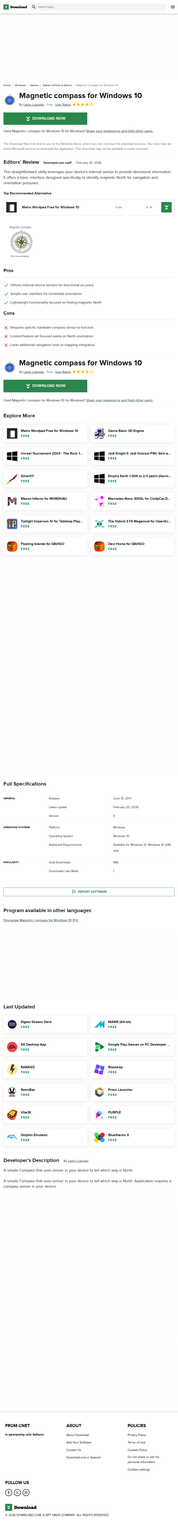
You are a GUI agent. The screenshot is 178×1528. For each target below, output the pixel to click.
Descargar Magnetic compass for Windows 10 (37, 920)
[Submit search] (33, 6)
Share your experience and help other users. (119, 131)
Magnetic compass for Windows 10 (80, 95)
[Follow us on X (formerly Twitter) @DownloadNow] (17, 1492)
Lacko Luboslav (78, 1161)
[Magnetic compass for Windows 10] (9, 99)
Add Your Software (78, 1442)
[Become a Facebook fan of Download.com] (8, 1492)
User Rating (63, 105)
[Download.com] (15, 7)
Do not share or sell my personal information (143, 1459)
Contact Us (73, 1450)
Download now (49, 118)
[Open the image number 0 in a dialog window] (37, 242)
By (31, 105)
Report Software (92, 891)
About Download (77, 1435)
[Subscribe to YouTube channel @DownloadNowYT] (26, 1492)
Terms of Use (136, 1442)
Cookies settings (139, 1469)
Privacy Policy (137, 1435)
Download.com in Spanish (83, 1457)
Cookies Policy (137, 1450)
